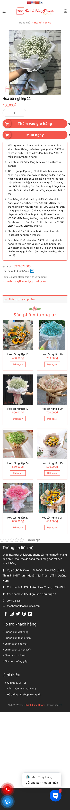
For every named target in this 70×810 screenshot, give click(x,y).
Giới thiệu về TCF (16, 682)
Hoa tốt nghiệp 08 (52, 517)
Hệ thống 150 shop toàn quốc (24, 694)
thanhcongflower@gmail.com (24, 281)
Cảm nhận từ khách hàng (21, 688)
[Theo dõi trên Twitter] (18, 614)
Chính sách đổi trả (15, 655)
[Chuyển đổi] (6, 299)
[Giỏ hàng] (65, 11)
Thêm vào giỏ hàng (35, 123)
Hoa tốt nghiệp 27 (18, 517)
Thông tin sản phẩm (22, 299)
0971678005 (22, 266)
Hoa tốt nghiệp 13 (52, 463)
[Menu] (5, 11)
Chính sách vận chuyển (18, 649)
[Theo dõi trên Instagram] (12, 614)
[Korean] (41, 2)
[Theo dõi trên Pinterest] (24, 614)
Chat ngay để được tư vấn (16, 270)
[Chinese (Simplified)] (37, 2)
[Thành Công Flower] (35, 11)
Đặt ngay (18, 364)
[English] (33, 2)
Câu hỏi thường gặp (16, 661)
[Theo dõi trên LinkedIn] (30, 614)
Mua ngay (35, 134)
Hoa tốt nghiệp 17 (18, 408)
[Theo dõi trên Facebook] (6, 614)
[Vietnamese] (29, 2)
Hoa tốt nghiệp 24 (18, 463)
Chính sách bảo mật (16, 643)
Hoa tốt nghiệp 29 (52, 408)
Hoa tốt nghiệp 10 (18, 354)
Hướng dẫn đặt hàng (17, 631)
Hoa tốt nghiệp (42, 22)
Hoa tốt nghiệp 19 (52, 354)
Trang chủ (24, 22)
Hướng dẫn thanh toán (18, 637)
